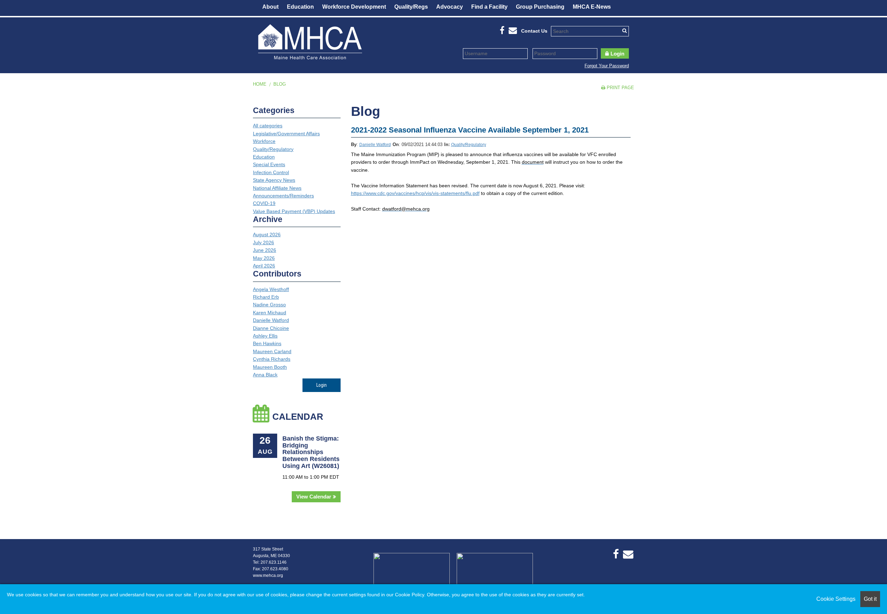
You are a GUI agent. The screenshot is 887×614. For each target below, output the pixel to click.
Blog (279, 84)
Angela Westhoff (271, 289)
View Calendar (313, 497)
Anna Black (265, 374)
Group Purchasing (540, 7)
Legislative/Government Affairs (286, 133)
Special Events (269, 164)
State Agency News (274, 180)
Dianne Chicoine (271, 328)
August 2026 (267, 234)
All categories (267, 125)
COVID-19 (264, 203)
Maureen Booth (270, 367)
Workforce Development (354, 7)
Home (259, 84)
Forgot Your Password (607, 65)
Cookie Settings (835, 599)
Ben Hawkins (267, 343)
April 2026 (264, 265)
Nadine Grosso (269, 304)
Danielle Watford (375, 144)
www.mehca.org (268, 575)
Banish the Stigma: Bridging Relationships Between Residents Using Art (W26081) (311, 452)
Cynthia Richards (271, 359)
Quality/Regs (411, 7)
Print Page (619, 87)
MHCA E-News (592, 7)
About (270, 7)
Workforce (264, 141)
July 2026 (263, 242)
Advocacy (449, 7)
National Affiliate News (277, 188)
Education (300, 7)
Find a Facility (489, 7)
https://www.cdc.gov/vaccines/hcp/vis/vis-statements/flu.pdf (415, 193)
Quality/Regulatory (468, 144)
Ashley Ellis (265, 336)
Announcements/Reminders (283, 195)
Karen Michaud (269, 312)
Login (617, 54)
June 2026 (264, 250)
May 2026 (264, 258)
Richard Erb (266, 297)
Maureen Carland (272, 351)
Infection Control (271, 172)
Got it (870, 599)
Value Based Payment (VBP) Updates (294, 211)
